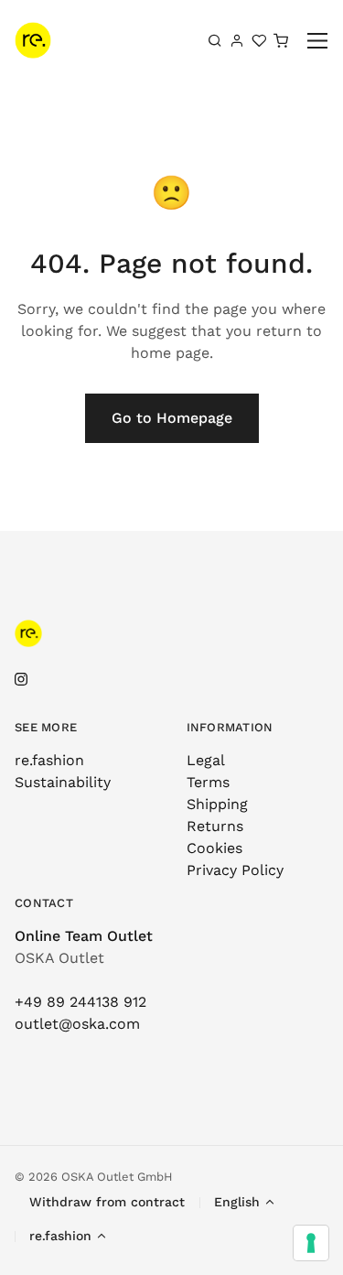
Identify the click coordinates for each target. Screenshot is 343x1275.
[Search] (215, 40)
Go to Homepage (172, 418)
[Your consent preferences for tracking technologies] (311, 1243)
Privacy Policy (235, 870)
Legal (206, 760)
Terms (208, 782)
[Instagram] (21, 679)
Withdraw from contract (107, 1201)
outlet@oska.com (77, 1023)
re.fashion (49, 760)
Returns (215, 826)
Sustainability (63, 782)
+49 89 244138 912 (80, 1001)
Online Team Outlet (84, 936)
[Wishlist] (259, 40)
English (237, 1201)
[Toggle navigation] (317, 41)
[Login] (237, 40)
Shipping (217, 804)
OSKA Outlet (59, 958)
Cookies (214, 848)
